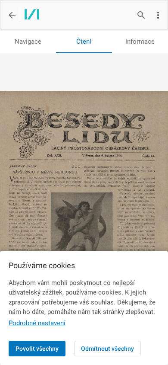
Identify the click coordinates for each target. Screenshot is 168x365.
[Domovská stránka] (29, 15)
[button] (158, 15)
